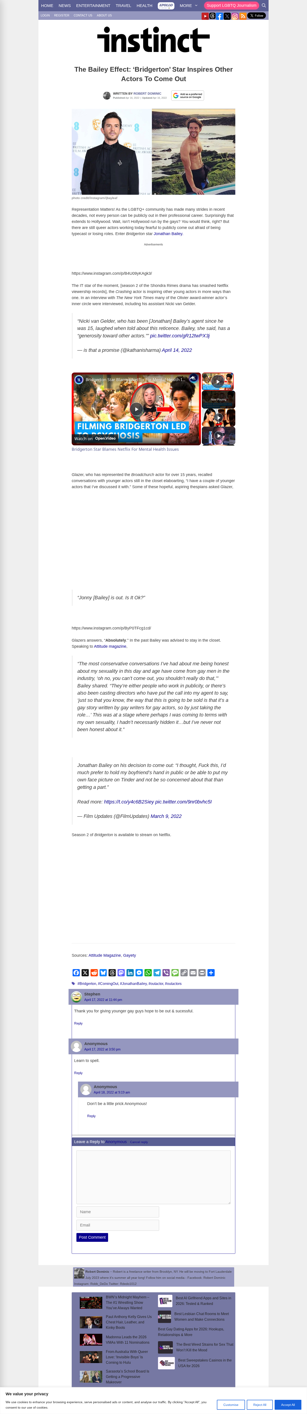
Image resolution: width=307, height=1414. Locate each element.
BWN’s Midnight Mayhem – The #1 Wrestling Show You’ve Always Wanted (127, 1302)
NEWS (65, 5)
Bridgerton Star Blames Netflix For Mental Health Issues (136, 379)
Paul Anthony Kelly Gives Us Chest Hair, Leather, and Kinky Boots (129, 1322)
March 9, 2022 (166, 816)
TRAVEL (123, 5)
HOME (47, 5)
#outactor (156, 984)
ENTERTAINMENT (93, 5)
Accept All (288, 1405)
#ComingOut (108, 984)
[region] (153, 1400)
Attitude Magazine (105, 955)
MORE (186, 5)
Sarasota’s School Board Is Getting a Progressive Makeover (127, 1376)
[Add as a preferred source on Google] (187, 95)
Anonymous (116, 1141)
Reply (78, 1023)
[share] (192, 378)
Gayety (129, 955)
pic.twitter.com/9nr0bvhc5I (183, 802)
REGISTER (61, 15)
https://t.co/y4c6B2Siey (129, 802)
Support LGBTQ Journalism (231, 5)
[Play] (218, 417)
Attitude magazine (110, 646)
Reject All (259, 1405)
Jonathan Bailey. (169, 233)
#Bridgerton (87, 984)
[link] (78, 379)
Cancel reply (139, 1142)
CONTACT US (83, 15)
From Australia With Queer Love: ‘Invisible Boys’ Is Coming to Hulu (127, 1357)
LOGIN (45, 15)
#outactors (173, 984)
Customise (230, 1405)
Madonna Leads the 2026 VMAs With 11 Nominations (127, 1339)
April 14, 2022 (177, 350)
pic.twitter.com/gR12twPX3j (180, 336)
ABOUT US (104, 15)
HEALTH (144, 5)
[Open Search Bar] (264, 5)
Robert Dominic (147, 93)
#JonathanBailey (133, 984)
